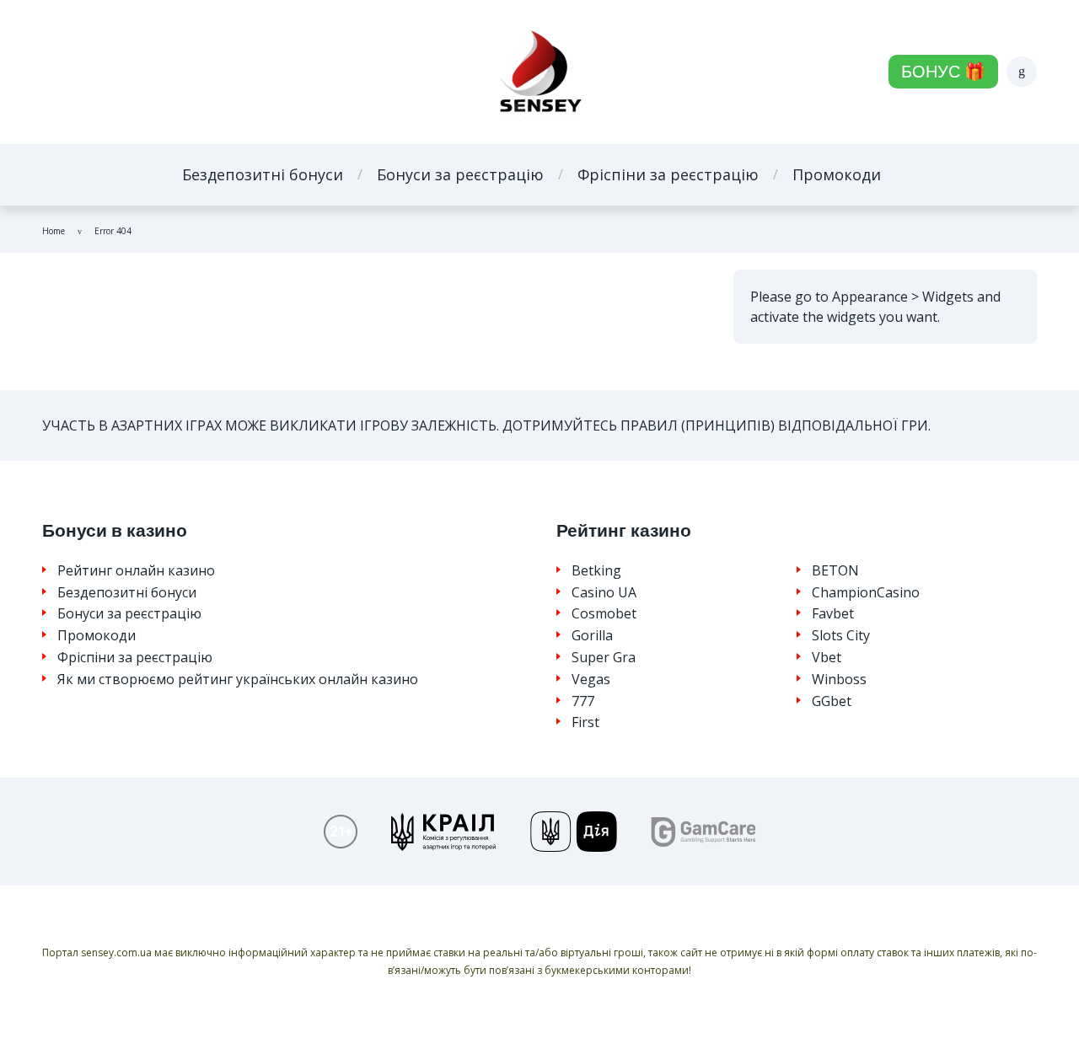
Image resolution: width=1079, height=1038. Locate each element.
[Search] (1022, 71)
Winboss (839, 679)
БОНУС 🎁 (943, 72)
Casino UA (604, 593)
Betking (596, 571)
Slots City (841, 636)
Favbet (833, 614)
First (585, 722)
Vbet (826, 657)
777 (583, 701)
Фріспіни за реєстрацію (668, 174)
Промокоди (836, 174)
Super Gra (604, 657)
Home (53, 231)
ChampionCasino (866, 593)
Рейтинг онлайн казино (136, 571)
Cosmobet (604, 614)
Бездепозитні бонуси (262, 174)
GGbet (831, 701)
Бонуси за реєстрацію (460, 174)
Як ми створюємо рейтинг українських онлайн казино (237, 679)
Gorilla (592, 636)
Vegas (591, 679)
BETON (835, 571)
